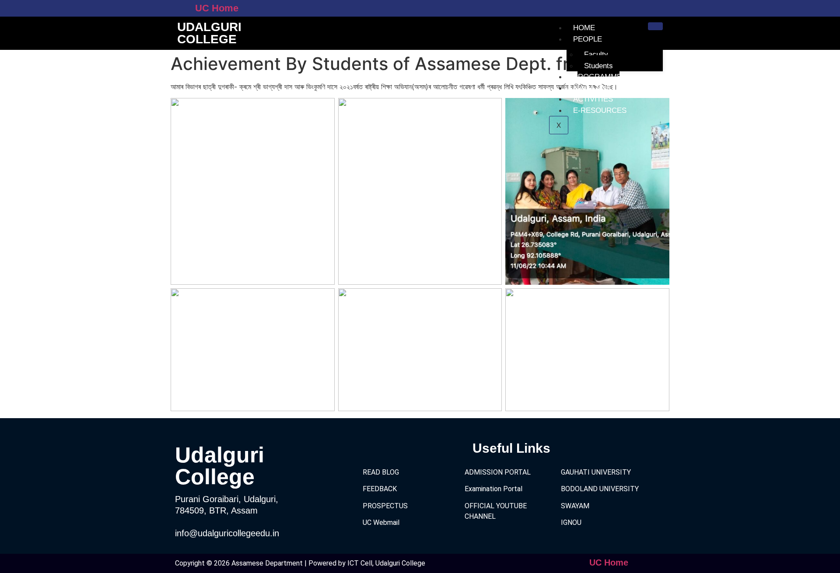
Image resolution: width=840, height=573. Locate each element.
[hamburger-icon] (655, 26)
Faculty (596, 54)
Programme (597, 77)
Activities (593, 99)
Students (598, 66)
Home (584, 28)
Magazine (592, 88)
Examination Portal (493, 489)
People (587, 39)
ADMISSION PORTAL (498, 472)
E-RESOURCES (599, 110)
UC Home (216, 8)
